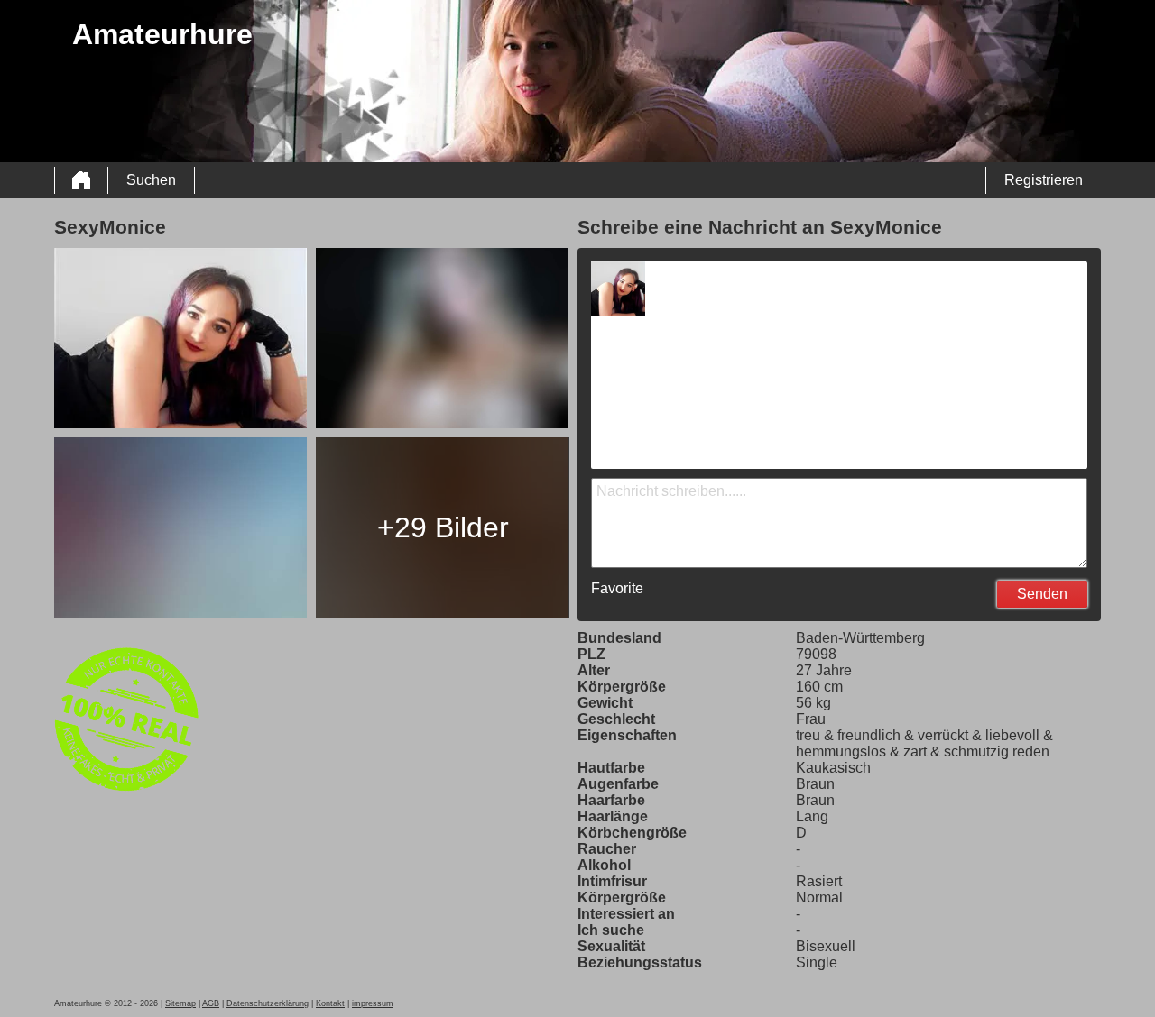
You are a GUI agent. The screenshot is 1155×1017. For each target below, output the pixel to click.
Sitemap (180, 1003)
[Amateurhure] (81, 180)
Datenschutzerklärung (267, 1003)
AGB (210, 1003)
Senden (1042, 593)
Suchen (151, 180)
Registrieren (1043, 180)
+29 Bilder (443, 527)
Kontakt (330, 1003)
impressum (372, 1003)
